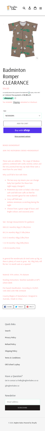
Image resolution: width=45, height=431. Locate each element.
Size (4, 111)
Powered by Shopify (30, 423)
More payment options (22, 136)
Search (7, 330)
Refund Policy (10, 344)
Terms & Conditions (12, 357)
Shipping (16, 102)
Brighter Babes (18, 423)
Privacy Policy (10, 337)
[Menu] (40, 8)
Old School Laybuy (12, 364)
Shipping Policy (11, 351)
